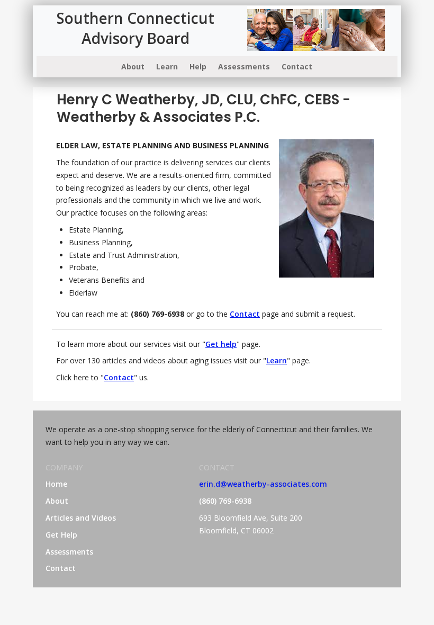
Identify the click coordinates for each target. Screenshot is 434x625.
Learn (167, 66)
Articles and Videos (81, 518)
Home (56, 484)
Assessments (244, 66)
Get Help (61, 535)
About (132, 66)
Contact (297, 66)
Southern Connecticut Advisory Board (135, 28)
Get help (221, 344)
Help (197, 66)
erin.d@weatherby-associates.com (263, 484)
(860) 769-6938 (225, 501)
